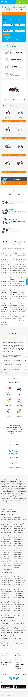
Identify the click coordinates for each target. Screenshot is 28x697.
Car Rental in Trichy (5, 614)
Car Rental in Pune (5, 606)
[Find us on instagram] (17, 678)
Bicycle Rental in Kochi (19, 628)
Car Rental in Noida (5, 602)
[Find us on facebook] (10, 678)
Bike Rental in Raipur (5, 554)
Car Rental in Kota (5, 597)
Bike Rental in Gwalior (19, 532)
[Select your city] (25, 2)
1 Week (15, 39)
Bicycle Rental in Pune (18, 632)
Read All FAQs (5, 373)
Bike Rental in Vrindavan (6, 569)
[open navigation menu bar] (2, 2)
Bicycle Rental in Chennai (6, 627)
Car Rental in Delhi (18, 584)
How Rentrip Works (6, 658)
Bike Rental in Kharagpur (19, 537)
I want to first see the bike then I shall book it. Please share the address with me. (12, 356)
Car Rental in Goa (5, 588)
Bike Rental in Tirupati (6, 562)
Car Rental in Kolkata (18, 595)
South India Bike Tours (6, 645)
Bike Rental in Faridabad (6, 528)
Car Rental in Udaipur (18, 614)
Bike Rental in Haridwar (6, 534)
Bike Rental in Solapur (19, 558)
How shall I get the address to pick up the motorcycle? (12, 365)
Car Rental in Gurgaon (19, 588)
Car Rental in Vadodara (6, 615)
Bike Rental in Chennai (6, 524)
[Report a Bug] (1, 695)
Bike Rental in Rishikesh (6, 556)
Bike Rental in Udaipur (6, 563)
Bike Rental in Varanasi (6, 565)
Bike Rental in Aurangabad (20, 519)
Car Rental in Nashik (18, 601)
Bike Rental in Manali (18, 543)
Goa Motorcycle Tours (19, 643)
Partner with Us (19, 658)
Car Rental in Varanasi (19, 615)
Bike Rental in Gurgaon (19, 530)
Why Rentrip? (4, 655)
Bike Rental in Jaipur (18, 536)
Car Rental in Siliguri (18, 608)
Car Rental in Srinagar (18, 610)
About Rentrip (4, 653)
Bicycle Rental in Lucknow (6, 630)
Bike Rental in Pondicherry (20, 550)
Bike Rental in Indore (5, 536)
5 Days (11, 39)
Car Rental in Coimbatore (19, 582)
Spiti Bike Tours (17, 638)
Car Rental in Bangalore (6, 578)
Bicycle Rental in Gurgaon (6, 628)
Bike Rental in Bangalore (6, 521)
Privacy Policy (4, 664)
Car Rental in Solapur (5, 610)
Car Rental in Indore (18, 591)
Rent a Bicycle (15, 511)
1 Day (4, 39)
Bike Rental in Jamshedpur (7, 537)
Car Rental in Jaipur (5, 593)
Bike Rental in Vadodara (19, 563)
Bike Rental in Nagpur (6, 547)
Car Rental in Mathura (6, 599)
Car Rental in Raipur (18, 606)
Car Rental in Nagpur (5, 601)
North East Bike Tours (18, 640)
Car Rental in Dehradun (6, 584)
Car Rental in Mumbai (18, 599)
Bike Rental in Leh (18, 541)
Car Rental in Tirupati (18, 612)
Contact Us (18, 668)
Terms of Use (18, 660)
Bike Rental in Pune (5, 552)
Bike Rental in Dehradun (6, 526)
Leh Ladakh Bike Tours (6, 638)
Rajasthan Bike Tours (5, 640)
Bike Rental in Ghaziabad (19, 528)
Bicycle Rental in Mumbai (19, 630)
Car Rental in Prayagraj (19, 604)
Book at (5, 17)
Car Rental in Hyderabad (6, 591)
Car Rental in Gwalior (18, 589)
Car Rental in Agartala (6, 575)
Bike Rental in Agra (18, 517)
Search (6, 34)
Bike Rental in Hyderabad (19, 534)
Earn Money (16, 183)
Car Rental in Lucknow (19, 597)
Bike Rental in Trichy (18, 562)
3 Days (7, 39)
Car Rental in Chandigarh (19, 580)
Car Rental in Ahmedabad (6, 576)
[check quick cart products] (22, 2)
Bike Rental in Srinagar (6, 560)
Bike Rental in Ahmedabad (7, 519)
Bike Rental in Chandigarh (19, 523)
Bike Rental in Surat (18, 560)
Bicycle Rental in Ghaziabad (20, 627)
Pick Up (4, 22)
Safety (16, 662)
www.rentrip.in (11, 340)
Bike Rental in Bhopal (18, 521)
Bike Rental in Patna (5, 550)
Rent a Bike (3, 511)
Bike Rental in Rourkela (19, 556)
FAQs (27, 282)
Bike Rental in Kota (5, 541)
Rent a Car (9, 511)
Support (17, 666)
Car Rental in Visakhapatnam (7, 617)
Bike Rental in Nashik (18, 547)
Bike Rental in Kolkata (18, 539)
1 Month (19, 39)
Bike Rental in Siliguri (5, 558)
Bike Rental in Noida (5, 549)
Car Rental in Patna (18, 602)
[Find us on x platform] (14, 678)
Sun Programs (11, 695)
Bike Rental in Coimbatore (20, 524)
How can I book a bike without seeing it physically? (14, 360)
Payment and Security (6, 660)
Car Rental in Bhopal (18, 578)
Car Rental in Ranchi (5, 608)
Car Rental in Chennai (5, 582)
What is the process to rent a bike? (10, 337)
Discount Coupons (19, 664)
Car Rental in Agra (18, 575)
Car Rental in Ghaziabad (19, 586)
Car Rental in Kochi (5, 595)
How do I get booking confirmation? (11, 369)
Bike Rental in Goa (5, 530)
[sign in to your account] (20, 2)
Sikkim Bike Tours (5, 642)
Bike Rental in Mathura (6, 545)
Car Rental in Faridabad (6, 586)
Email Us (4, 674)
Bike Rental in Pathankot (19, 549)
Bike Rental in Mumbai (19, 545)
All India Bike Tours (5, 643)
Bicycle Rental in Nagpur (6, 632)
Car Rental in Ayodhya (19, 576)
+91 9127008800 (20, 674)
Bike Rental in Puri (18, 552)
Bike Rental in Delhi (18, 526)
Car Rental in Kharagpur (19, 593)
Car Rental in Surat (5, 612)
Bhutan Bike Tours (18, 642)
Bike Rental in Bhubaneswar (7, 523)
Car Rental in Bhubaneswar (7, 580)
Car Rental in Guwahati (6, 589)
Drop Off (5, 28)
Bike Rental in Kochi (5, 539)
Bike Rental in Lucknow (6, 543)
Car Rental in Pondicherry (6, 604)
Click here (16, 46)
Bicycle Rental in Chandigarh (20, 623)
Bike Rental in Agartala (6, 517)
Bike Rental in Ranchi (18, 554)
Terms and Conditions (6, 662)
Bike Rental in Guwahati (6, 532)
